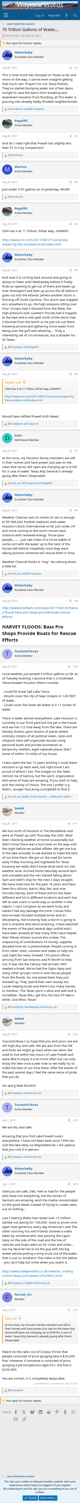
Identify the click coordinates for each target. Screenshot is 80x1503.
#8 (76, 510)
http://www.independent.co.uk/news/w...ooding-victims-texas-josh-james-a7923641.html (38, 1273)
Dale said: (11, 1318)
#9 (76, 601)
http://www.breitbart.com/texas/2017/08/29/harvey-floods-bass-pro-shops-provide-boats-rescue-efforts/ (40, 612)
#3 (76, 182)
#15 (75, 1310)
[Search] (75, 15)
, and (30, 483)
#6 (76, 374)
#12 (75, 1034)
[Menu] (6, 15)
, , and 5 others (39, 796)
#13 (75, 1120)
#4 (76, 224)
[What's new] (66, 15)
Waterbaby (13, 35)
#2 (76, 136)
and (26, 109)
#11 (75, 823)
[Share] (70, 68)
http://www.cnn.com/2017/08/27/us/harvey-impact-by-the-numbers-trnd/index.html (35, 242)
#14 (75, 1184)
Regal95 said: (13, 382)
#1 (76, 68)
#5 (76, 270)
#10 (75, 666)
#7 (76, 451)
